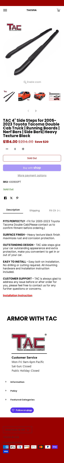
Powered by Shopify (12, 442)
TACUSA (31, 10)
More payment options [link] (32, 175)
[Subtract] (7, 149)
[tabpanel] (32, 257)
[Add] (23, 149)
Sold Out (32, 158)
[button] (58, 10)
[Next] (35, 111)
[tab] (13, 211)
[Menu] (5, 10)
